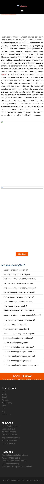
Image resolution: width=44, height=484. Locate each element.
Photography (7, 403)
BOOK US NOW (22, 376)
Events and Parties (9, 435)
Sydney (38, 480)
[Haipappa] (22, 5)
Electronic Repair (8, 429)
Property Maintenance (11, 437)
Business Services (9, 432)
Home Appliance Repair (11, 426)
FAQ (3, 409)
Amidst (4, 74)
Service (5, 394)
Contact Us (6, 414)
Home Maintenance (9, 440)
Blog (3, 411)
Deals (4, 406)
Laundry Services (8, 443)
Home (4, 391)
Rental (4, 397)
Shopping (5, 400)
